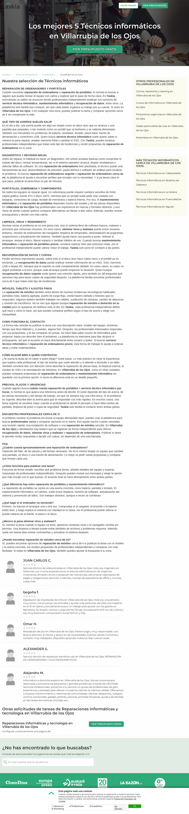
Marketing (59, 809)
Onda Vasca (159, 783)
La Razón (131, 783)
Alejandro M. (33, 673)
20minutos (102, 783)
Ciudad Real (48, 75)
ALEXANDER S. (35, 649)
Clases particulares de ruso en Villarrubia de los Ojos (159, 128)
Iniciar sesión (179, 5)
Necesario (59, 806)
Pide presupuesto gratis (94, 49)
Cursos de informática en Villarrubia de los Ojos (158, 105)
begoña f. (31, 592)
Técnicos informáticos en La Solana (156, 192)
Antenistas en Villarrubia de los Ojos (157, 137)
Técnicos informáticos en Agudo (155, 206)
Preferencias (78, 806)
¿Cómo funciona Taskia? (38, 5)
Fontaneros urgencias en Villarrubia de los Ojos (158, 116)
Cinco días (16, 783)
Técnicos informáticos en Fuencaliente (158, 199)
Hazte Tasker (128, 5)
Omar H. (30, 624)
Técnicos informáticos (27, 75)
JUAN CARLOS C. (37, 560)
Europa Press (45, 783)
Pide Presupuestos (154, 5)
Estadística (97, 806)
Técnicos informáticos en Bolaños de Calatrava (157, 182)
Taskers (6, 75)
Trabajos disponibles (69, 5)
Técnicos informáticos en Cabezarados (158, 173)
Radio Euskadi (74, 783)
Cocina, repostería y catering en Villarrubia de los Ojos (154, 93)
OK (134, 806)
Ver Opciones (118, 807)
